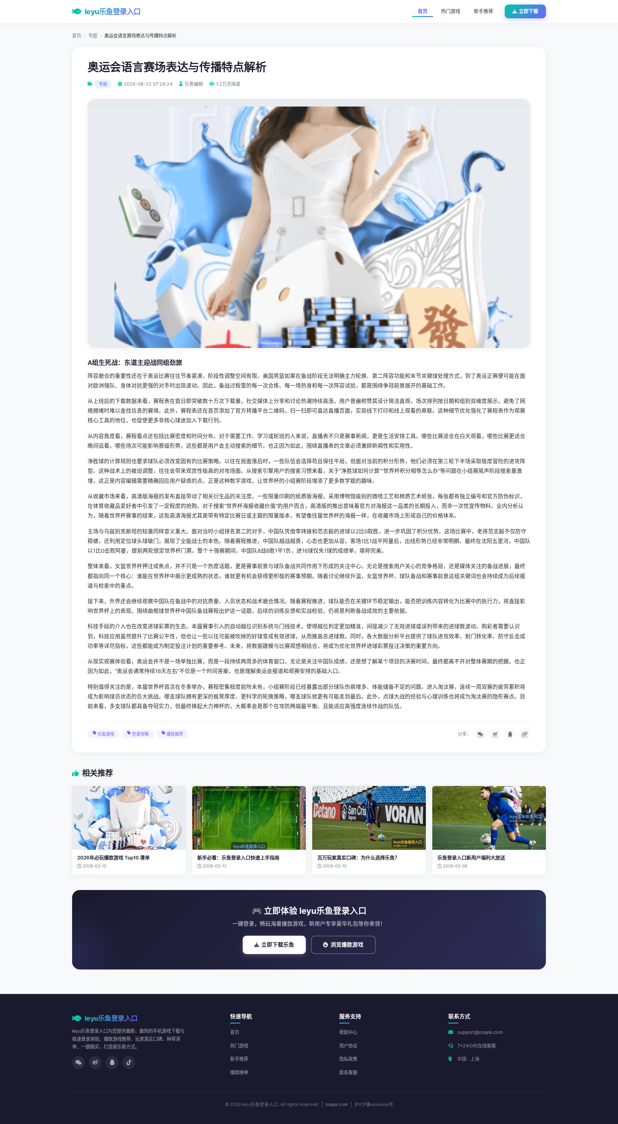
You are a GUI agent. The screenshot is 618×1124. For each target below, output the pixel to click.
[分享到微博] (495, 734)
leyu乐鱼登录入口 (113, 11)
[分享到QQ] (510, 734)
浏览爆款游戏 (347, 944)
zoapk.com (336, 1104)
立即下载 (528, 11)
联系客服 (348, 1072)
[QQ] (112, 1062)
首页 (422, 11)
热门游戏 (450, 11)
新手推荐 (483, 11)
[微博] (95, 1062)
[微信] (78, 1062)
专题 (92, 35)
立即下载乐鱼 (277, 944)
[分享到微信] (480, 734)
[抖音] (128, 1062)
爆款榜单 (239, 1072)
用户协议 (348, 1045)
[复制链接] (524, 734)
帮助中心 (348, 1032)
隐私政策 (348, 1059)
